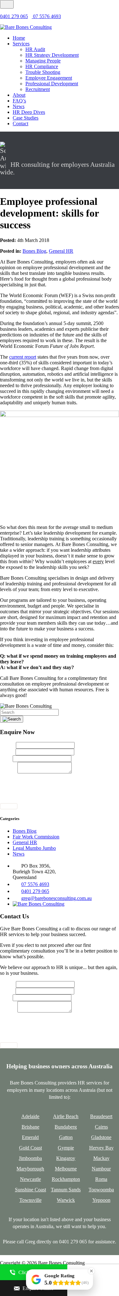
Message (8, 771)
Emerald (30, 1137)
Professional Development (51, 83)
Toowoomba (101, 1189)
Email (8, 751)
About (19, 95)
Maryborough (30, 1168)
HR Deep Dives (29, 112)
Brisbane (30, 1127)
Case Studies (25, 117)
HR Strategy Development (52, 55)
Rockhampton (66, 1179)
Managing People (43, 60)
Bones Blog (34, 251)
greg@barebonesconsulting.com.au (56, 898)
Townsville (30, 1200)
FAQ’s (19, 100)
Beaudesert (101, 1116)
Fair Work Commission (36, 836)
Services (21, 43)
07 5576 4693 (46, 16)
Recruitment (37, 89)
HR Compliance (41, 66)
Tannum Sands (66, 1189)
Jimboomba (30, 1158)
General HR (61, 251)
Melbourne (66, 1168)
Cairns (101, 1127)
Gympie (66, 1147)
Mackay (101, 1158)
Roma (101, 1179)
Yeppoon (101, 1200)
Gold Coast (30, 1147)
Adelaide (30, 1116)
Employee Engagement (48, 78)
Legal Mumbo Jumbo (34, 848)
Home (19, 38)
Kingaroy (65, 1158)
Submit (8, 806)
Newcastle (30, 1179)
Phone (6, 758)
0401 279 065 (14, 16)
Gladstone (101, 1137)
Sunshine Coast (30, 1189)
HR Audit (35, 49)
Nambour (101, 1168)
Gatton (66, 1137)
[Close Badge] (91, 1271)
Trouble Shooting (42, 72)
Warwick (66, 1200)
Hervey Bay (101, 1147)
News (18, 106)
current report (22, 357)
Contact (20, 123)
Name (8, 745)
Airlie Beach (65, 1116)
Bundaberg (66, 1127)
